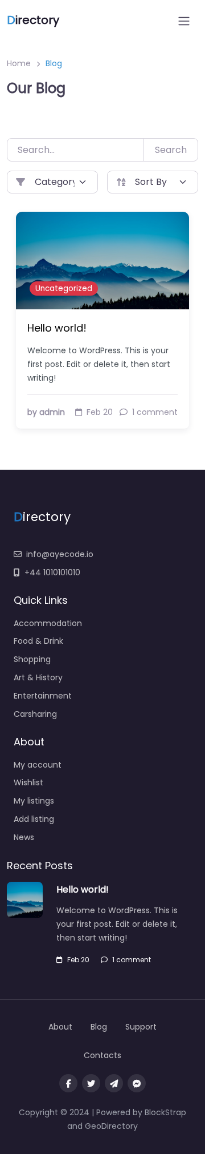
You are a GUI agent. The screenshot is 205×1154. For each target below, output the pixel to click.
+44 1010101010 (52, 572)
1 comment (131, 960)
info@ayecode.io (59, 554)
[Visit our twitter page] (91, 1083)
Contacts (102, 1055)
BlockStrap (165, 1112)
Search (171, 149)
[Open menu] (184, 21)
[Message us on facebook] (137, 1083)
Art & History (38, 677)
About (60, 1026)
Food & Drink (38, 641)
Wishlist (28, 782)
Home (19, 63)
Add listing (34, 819)
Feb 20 (78, 960)
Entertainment (43, 695)
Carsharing (35, 714)
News (24, 837)
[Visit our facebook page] (68, 1083)
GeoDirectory (111, 1126)
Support (141, 1026)
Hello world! (57, 328)
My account (38, 764)
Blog (99, 1026)
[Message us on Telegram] (114, 1083)
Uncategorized (63, 288)
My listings (34, 800)
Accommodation (48, 623)
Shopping (32, 659)
